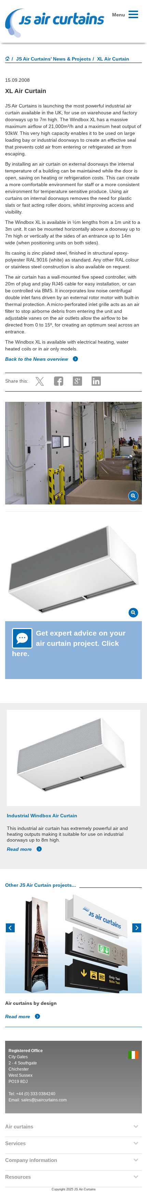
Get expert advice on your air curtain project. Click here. (68, 643)
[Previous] (10, 927)
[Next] (137, 927)
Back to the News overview (37, 359)
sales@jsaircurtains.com (44, 1100)
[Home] (7, 59)
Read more (20, 849)
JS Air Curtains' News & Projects (53, 59)
